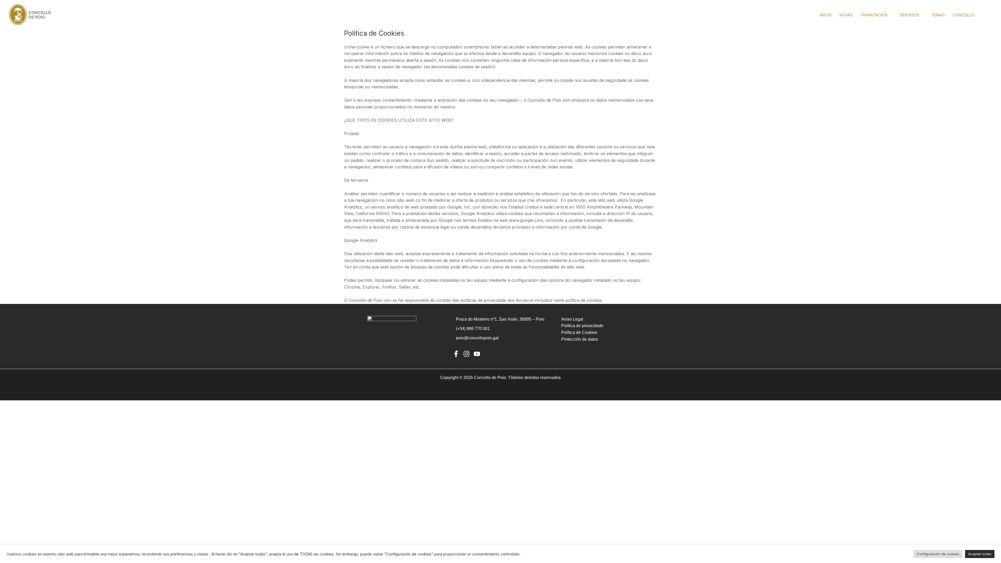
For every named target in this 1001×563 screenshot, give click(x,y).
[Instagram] (466, 354)
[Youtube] (477, 354)
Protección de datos (579, 339)
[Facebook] (456, 354)
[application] (890, 15)
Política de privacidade (582, 325)
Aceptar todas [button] (979, 554)
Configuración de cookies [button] (938, 554)
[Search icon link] (990, 14)
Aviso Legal (572, 319)
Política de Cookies (579, 332)
